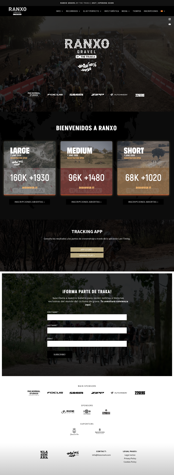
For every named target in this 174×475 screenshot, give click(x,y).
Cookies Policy (130, 462)
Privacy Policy (130, 458)
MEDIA (124, 11)
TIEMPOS (137, 11)
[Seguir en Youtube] (170, 24)
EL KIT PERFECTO (91, 11)
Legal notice (130, 455)
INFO (58, 11)
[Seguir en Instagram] (170, 19)
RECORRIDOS (72, 11)
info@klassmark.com (101, 455)
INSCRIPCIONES (151, 11)
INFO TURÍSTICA (111, 11)
